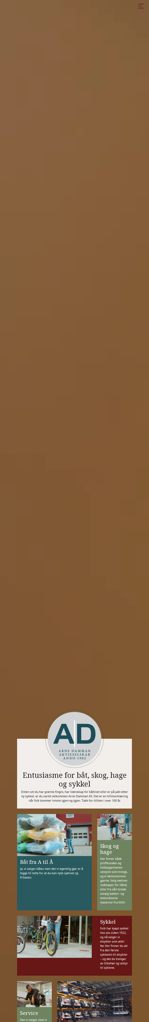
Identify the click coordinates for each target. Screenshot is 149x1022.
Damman (53, 16)
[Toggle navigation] (141, 6)
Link (114, 862)
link (54, 862)
